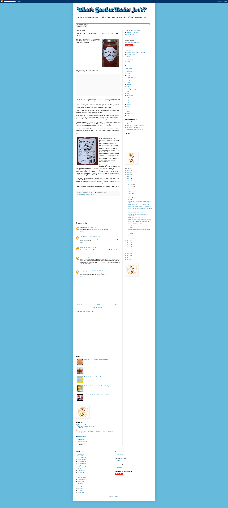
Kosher (128, 91)
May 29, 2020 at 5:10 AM (91, 227)
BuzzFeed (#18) (81, 485)
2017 (128, 244)
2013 (128, 253)
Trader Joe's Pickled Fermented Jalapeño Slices (139, 206)
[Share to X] (102, 192)
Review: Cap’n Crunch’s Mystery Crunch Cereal (88, 437)
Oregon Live (80, 488)
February (130, 236)
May (129, 199)
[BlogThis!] (100, 192)
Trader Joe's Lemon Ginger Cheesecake (95, 377)
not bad (92, 194)
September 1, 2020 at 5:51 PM (96, 271)
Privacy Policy (129, 36)
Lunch (127, 93)
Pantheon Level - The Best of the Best (135, 52)
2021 (128, 181)
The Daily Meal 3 (81, 461)
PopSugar (79, 474)
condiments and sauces (85, 194)
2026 (128, 170)
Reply (81, 231)
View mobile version (98, 307)
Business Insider (81, 470)
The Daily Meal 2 (81, 457)
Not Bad (128, 56)
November (130, 187)
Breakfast (128, 73)
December (130, 184)
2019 (128, 240)
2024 (128, 174)
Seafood (128, 104)
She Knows (80, 490)
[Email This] (98, 192)
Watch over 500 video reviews (132, 42)
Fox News (79, 468)
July (129, 195)
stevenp (82, 257)
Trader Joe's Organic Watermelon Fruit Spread (139, 229)
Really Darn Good (130, 54)
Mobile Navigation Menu (132, 32)
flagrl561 (82, 227)
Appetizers (129, 68)
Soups (128, 109)
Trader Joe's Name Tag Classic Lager (94, 368)
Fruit (127, 86)
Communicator (81, 472)
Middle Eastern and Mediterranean (134, 129)
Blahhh (128, 61)
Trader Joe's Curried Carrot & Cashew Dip (96, 359)
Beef (127, 70)
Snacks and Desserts (131, 108)
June (129, 197)
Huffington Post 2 (81, 466)
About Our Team (130, 34)
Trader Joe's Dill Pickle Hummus (135, 212)
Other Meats (129, 99)
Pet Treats (128, 100)
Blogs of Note (80, 481)
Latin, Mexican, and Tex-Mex (133, 127)
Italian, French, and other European (135, 125)
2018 (128, 242)
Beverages (129, 71)
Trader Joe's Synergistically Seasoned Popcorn (139, 219)
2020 (128, 183)
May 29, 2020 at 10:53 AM (95, 236)
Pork (127, 102)
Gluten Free (129, 88)
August (130, 193)
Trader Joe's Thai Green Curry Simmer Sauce (139, 204)
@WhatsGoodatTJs (121, 454)
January (130, 238)
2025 (128, 172)
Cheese (128, 75)
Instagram (119, 467)
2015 (128, 249)
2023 (128, 176)
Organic (128, 97)
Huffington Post (81, 465)
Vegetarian (129, 113)
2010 (128, 259)
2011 (128, 257)
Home (98, 304)
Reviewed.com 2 (81, 477)
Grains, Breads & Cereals (132, 90)
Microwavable (129, 95)
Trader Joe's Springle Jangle (135, 223)
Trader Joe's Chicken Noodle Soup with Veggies (97, 385)
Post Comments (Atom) (88, 311)
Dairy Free (129, 80)
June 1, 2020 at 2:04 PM (91, 257)
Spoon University (81, 479)
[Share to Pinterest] (105, 192)
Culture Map (80, 486)
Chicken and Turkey (131, 77)
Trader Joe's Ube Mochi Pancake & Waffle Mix (139, 221)
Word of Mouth (81, 492)
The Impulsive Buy (82, 424)
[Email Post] (95, 192)
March (129, 234)
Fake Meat (129, 84)
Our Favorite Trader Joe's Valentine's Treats (96, 394)
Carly (81, 247)
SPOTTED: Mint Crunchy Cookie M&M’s (86, 426)
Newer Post (79, 304)
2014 (128, 251)
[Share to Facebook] (103, 192)
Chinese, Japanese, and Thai (133, 121)
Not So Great (129, 59)
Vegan (128, 111)
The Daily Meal (81, 456)
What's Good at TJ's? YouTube (85, 430)
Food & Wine (80, 454)
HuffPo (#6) (80, 483)
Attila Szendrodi (84, 236)
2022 (128, 178)
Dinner (128, 82)
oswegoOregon (84, 271)
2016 (128, 247)
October (130, 189)
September (131, 191)
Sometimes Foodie (82, 441)
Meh (127, 58)
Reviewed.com (81, 476)
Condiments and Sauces (132, 79)
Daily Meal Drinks (81, 459)
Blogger (117, 496)
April (129, 232)
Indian (127, 123)
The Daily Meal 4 (81, 463)
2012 (128, 255)
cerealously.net (82, 436)
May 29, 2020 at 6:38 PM (90, 247)
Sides (127, 106)
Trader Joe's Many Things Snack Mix (137, 217)
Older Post (116, 304)
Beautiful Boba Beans (82, 443)
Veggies (128, 115)
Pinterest (119, 460)
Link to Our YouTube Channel (133, 30)
